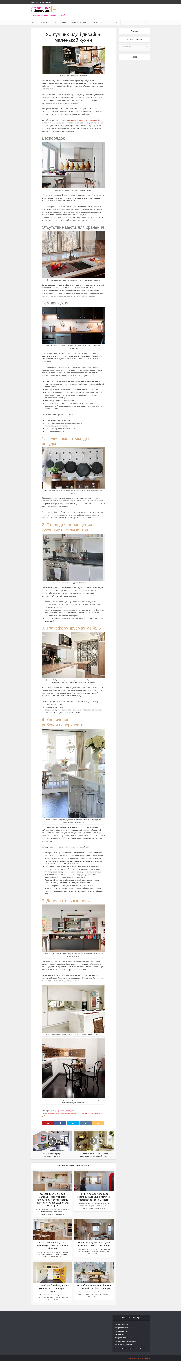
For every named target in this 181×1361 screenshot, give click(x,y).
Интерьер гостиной (122, 1328)
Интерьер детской (121, 1331)
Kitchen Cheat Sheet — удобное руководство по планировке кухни (52, 1288)
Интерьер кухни (120, 1334)
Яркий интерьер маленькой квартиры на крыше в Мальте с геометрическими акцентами (93, 1197)
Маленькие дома (59, 22)
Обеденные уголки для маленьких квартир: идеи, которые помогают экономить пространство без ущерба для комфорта (53, 1200)
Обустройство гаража (100, 22)
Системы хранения (86, 1113)
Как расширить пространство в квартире (130, 1348)
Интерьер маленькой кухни (62, 1111)
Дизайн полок (53, 1113)
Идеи (34, 22)
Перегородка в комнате (123, 1344)
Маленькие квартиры (78, 22)
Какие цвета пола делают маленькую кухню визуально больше (52, 1245)
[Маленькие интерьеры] (43, 9)
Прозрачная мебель (68, 1113)
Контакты (115, 22)
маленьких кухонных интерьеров (83, 120)
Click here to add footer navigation (139, 1358)
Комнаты (44, 22)
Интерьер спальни (121, 1338)
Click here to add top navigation (41, 2)
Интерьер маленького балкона (126, 1341)
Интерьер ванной (121, 1324)
